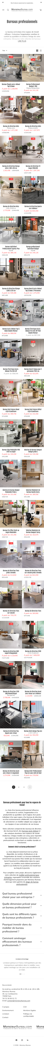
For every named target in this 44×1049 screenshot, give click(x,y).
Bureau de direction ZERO (33, 652)
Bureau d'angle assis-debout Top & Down (11, 85)
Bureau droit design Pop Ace (33, 732)
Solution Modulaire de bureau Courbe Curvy (33, 491)
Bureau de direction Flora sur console (11, 612)
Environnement (8, 1010)
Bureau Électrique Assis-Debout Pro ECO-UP (11, 370)
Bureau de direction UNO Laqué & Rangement (11, 652)
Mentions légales (29, 1010)
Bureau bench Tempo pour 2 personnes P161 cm (33, 370)
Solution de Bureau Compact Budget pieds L (33, 451)
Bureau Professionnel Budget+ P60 (33, 86)
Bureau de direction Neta (11, 207)
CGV (25, 1007)
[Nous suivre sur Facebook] (16, 1040)
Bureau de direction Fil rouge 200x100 (33, 167)
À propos (5, 1007)
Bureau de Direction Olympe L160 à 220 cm (11, 289)
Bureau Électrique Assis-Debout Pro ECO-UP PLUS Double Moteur (33, 331)
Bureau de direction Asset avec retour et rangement (11, 772)
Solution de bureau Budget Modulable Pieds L (11, 491)
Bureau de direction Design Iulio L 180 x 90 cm (11, 167)
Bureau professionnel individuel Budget (33, 248)
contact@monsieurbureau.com (18, 1001)
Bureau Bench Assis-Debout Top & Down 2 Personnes (33, 289)
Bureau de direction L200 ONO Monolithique (11, 693)
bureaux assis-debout (30, 831)
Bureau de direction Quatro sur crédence (33, 207)
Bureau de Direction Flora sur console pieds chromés (33, 572)
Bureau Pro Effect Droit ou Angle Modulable (11, 531)
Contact (5, 1017)
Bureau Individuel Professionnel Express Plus (11, 248)
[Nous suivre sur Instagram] (22, 1040)
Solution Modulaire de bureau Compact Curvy (33, 531)
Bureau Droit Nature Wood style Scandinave (11, 410)
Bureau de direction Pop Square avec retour (11, 732)
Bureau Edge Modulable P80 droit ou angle (11, 451)
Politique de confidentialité (28, 1015)
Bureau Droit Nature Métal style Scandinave (33, 410)
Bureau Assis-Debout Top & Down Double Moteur (10, 330)
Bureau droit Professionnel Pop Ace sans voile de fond (33, 772)
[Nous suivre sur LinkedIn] (28, 1040)
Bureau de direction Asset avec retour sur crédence (33, 692)
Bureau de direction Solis (11, 127)
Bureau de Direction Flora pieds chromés (11, 572)
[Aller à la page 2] (29, 787)
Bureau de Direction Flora (33, 611)
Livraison (5, 1014)
